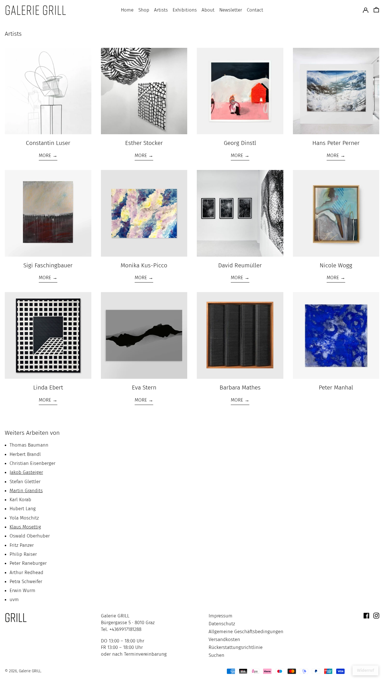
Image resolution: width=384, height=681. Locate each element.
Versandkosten (224, 639)
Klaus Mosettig (25, 527)
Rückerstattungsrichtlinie (236, 647)
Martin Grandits (26, 491)
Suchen (216, 655)
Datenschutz (222, 624)
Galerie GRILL (30, 671)
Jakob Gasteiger (26, 472)
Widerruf (365, 670)
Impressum (220, 616)
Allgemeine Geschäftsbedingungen (246, 632)
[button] (376, 10)
